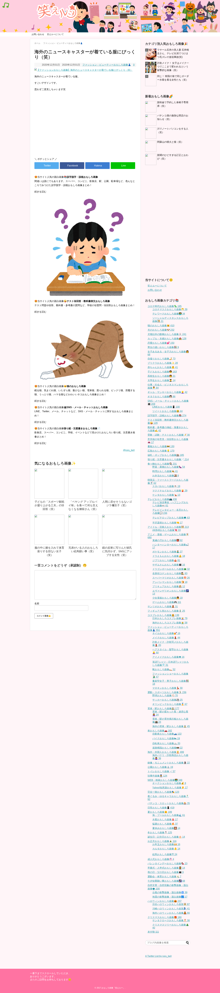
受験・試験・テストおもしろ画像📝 (169, 435)
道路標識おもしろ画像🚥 (167, 747)
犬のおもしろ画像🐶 (161, 330)
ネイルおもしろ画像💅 (166, 633)
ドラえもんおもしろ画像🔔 (168, 556)
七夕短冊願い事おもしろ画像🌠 (166, 881)
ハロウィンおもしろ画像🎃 (165, 901)
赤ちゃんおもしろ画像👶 (163, 367)
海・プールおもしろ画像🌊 (168, 815)
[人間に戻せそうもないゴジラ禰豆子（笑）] (117, 484)
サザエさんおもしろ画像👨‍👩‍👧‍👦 (168, 564)
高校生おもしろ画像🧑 (161, 376)
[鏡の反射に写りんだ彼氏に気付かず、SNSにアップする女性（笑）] (117, 530)
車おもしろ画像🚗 (160, 730)
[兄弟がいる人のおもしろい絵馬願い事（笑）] (83, 530)
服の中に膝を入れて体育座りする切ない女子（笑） (49, 551)
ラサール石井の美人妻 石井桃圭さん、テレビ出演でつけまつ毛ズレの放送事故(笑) (173, 53)
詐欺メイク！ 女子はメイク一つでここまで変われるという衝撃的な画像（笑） (173, 66)
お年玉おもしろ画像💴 (166, 844)
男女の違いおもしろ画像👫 (163, 347)
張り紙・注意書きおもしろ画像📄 (168, 459)
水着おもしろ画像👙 (165, 819)
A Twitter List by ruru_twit (158, 956)
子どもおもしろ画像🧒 (162, 371)
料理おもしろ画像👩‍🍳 (165, 471)
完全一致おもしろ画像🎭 (163, 792)
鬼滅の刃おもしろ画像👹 (167, 540)
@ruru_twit (129, 450)
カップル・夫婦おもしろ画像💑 (167, 338)
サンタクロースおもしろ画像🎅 (171, 920)
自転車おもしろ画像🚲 (166, 743)
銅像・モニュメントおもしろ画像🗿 (169, 762)
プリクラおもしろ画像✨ (163, 363)
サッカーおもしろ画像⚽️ (167, 700)
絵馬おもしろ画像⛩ (164, 854)
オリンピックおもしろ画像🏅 (169, 704)
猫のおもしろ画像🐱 (161, 325)
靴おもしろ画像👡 (163, 669)
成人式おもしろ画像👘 (161, 859)
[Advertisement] (85, 130)
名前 (36, 603)
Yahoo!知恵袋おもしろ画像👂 (170, 787)
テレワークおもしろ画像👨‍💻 (168, 313)
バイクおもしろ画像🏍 (166, 738)
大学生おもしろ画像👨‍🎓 (161, 380)
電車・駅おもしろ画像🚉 (163, 708)
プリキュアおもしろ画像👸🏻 (168, 586)
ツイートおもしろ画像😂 (167, 411)
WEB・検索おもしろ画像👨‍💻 (165, 780)
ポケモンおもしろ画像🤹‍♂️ (167, 551)
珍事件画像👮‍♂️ (157, 775)
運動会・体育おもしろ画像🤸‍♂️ (164, 876)
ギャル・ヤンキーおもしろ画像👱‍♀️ (167, 392)
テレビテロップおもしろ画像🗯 (171, 517)
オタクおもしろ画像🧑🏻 (161, 396)
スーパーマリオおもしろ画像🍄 (171, 577)
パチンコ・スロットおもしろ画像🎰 (169, 803)
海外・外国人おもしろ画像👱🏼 (166, 752)
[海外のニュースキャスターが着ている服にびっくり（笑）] (97, 165)
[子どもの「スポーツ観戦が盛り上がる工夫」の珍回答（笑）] (49, 484)
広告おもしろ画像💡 (161, 450)
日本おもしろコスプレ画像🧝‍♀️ (169, 618)
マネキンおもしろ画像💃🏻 (167, 688)
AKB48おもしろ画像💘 (166, 530)
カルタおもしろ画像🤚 (166, 848)
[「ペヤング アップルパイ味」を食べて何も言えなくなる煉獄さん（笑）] (83, 484)
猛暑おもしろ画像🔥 (165, 824)
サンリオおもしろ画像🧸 (163, 606)
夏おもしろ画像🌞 (160, 812)
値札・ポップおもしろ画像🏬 (166, 455)
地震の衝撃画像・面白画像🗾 (169, 896)
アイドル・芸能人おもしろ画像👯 (168, 527)
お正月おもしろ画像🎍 (162, 841)
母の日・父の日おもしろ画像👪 (166, 872)
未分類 (153, 932)
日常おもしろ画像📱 (161, 807)
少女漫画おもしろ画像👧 (167, 598)
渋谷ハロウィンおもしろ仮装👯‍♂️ (171, 904)
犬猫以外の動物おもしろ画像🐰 (167, 334)
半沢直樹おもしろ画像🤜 (167, 522)
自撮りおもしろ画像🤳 (161, 358)
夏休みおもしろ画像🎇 (166, 828)
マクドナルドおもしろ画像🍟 (169, 490)
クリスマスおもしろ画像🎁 (165, 917)
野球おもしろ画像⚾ (165, 695)
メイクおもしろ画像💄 (166, 637)
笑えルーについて (55, 34)
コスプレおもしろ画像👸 (163, 615)
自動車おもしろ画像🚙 (167, 734)
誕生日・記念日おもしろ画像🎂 (166, 837)
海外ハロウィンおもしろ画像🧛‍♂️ (171, 913)
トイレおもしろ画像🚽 (161, 771)
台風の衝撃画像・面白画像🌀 (169, 892)
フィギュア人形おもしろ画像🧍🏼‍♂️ (166, 611)
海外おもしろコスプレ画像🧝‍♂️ (169, 622)
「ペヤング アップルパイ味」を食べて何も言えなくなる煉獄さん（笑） (83, 505)
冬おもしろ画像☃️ (160, 832)
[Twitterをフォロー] (182, 3)
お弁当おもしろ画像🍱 (165, 475)
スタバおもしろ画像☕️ (166, 486)
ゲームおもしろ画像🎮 (166, 602)
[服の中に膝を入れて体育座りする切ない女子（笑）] (49, 530)
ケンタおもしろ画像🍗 (166, 495)
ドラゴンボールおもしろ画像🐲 (171, 569)
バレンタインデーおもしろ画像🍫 (167, 863)
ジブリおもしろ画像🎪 (166, 560)
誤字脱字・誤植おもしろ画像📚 (167, 415)
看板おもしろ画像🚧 (161, 446)
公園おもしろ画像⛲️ (160, 767)
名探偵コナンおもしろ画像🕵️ (169, 573)
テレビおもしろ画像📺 (162, 499)
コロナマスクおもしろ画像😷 (169, 309)
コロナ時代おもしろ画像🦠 (165, 306)
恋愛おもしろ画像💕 (161, 343)
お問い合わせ (38, 34)
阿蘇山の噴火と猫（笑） (170, 142)
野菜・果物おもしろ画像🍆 (168, 467)
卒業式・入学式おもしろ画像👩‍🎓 (166, 868)
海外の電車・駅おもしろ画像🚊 (171, 726)
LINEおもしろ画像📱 (166, 407)
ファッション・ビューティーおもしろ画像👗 (106, 65)
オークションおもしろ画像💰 (169, 783)
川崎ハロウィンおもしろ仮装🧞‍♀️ (171, 908)
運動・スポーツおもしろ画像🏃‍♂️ (167, 692)
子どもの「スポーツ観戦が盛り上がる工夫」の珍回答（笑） (49, 505)
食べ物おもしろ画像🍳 (162, 464)
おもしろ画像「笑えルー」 (113, 988)
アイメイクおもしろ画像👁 (168, 657)
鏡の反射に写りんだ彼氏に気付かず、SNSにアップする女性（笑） (117, 551)
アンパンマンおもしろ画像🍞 (169, 582)
